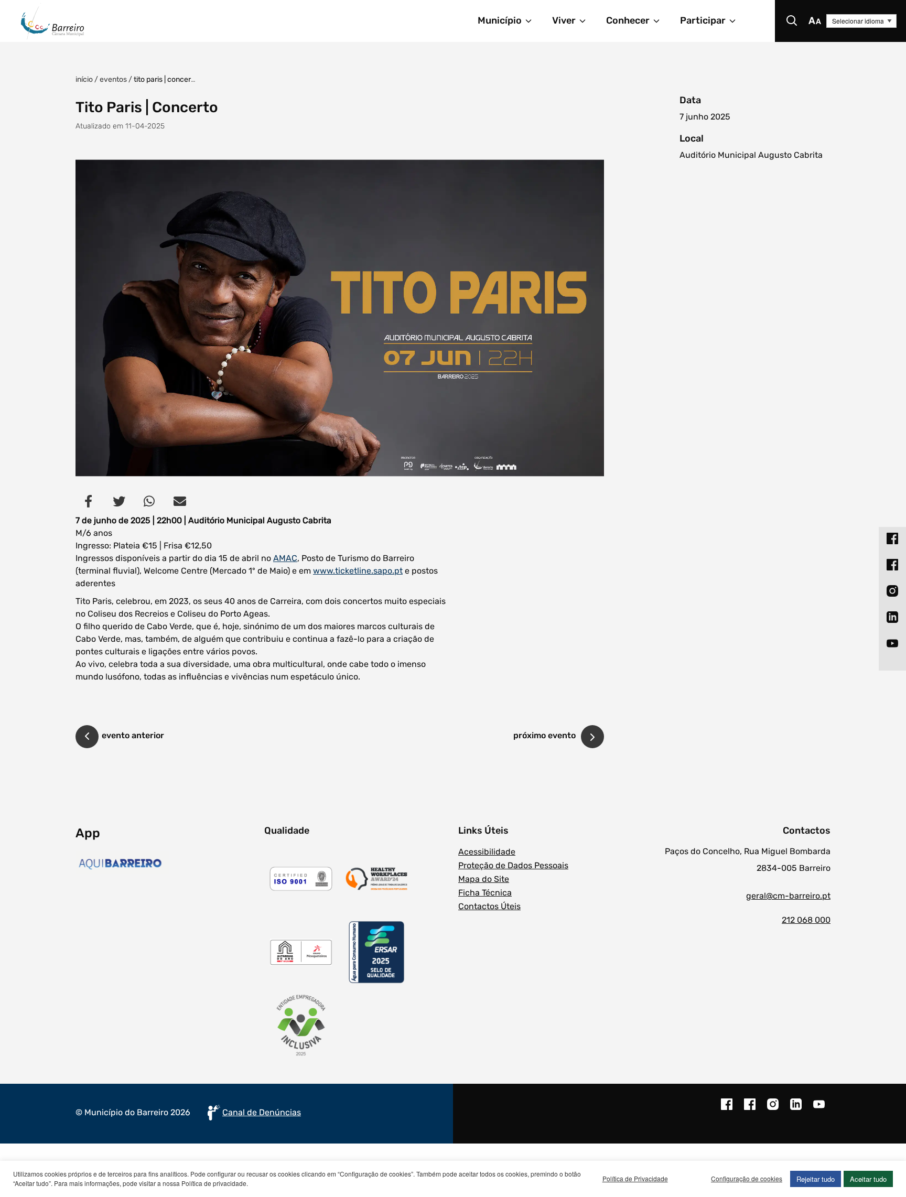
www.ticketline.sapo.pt (358, 571)
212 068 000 (806, 920)
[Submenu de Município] (533, 21)
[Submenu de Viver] (587, 21)
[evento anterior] (87, 738)
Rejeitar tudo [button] (815, 1179)
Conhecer (628, 20)
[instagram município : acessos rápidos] (892, 590)
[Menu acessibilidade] (814, 21)
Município (500, 20)
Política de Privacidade (635, 1178)
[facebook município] (726, 1109)
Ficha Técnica (485, 893)
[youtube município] (818, 1109)
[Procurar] (791, 21)
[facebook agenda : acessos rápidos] (892, 564)
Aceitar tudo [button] (868, 1179)
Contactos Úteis (489, 906)
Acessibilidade (486, 852)
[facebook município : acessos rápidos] (892, 538)
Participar (703, 20)
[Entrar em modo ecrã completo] (340, 318)
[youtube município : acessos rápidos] (892, 643)
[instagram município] (772, 1109)
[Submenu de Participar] (737, 21)
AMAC (285, 558)
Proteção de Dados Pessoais (513, 865)
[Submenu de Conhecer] (661, 21)
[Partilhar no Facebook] (89, 501)
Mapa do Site (483, 879)
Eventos (113, 79)
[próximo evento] (592, 736)
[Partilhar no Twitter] (119, 501)
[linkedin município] (795, 1109)
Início (84, 79)
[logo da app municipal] (167, 864)
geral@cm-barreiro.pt (788, 896)
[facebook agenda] (749, 1109)
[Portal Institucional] (146, 21)
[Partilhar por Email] (180, 501)
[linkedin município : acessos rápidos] (892, 617)
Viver (564, 20)
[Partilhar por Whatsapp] (149, 501)
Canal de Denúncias (261, 1112)
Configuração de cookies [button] (746, 1178)
